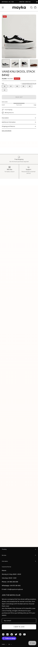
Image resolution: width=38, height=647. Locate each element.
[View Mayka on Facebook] (11, 634)
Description (5, 118)
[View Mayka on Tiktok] (7, 634)
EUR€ (3, 644)
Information (5, 561)
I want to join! (19, 627)
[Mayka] (19, 7)
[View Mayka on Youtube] (24, 634)
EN (9, 644)
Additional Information (9, 122)
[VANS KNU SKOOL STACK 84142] (6, 63)
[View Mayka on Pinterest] (20, 634)
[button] (31, 7)
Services (4, 555)
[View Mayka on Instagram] (3, 634)
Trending (4, 549)
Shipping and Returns (8, 126)
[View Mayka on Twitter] (16, 634)
